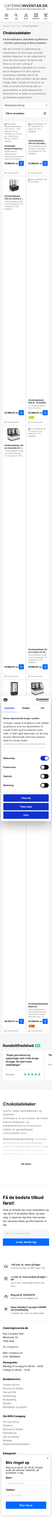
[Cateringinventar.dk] (26, 7)
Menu (6, 18)
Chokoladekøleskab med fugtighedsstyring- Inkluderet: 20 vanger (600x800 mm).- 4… (38, 1010)
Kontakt (7, 1403)
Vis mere (26, 1163)
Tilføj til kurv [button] (21, 163)
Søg (16, 18)
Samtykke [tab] (9, 708)
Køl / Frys (16, 26)
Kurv (45, 18)
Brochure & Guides (13, 1388)
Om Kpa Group (11, 1421)
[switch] (44, 767)
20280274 (12, 1347)
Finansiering (9, 1395)
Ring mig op (25, 1505)
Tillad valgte (26, 806)
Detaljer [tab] (26, 708)
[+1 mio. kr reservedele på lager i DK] (26, 1282)
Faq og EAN (9, 1392)
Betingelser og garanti (15, 1407)
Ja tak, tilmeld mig (26, 1242)
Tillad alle (26, 798)
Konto (26, 18)
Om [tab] (42, 708)
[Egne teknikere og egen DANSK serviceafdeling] (26, 1310)
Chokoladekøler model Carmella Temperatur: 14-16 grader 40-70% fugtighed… (37, 147)
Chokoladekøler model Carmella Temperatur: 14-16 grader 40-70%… (13, 450)
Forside (6, 26)
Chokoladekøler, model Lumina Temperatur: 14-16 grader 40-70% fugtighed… (14, 202)
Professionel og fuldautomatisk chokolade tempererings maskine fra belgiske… (14, 152)
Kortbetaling (9, 1399)
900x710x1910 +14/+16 (13, 703)
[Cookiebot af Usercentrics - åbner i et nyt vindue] (37, 700)
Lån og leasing (11, 1436)
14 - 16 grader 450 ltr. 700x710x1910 (37, 404)
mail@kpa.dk (16, 1352)
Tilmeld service (11, 1384)
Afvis (26, 815)
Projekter (8, 1425)
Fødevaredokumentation (16, 1444)
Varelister (35, 18)
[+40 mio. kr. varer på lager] (26, 1266)
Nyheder (7, 1440)
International (9, 1432)
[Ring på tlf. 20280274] (26, 1297)
